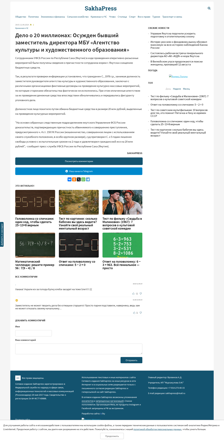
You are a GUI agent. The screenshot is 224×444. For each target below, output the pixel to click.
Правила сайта (22, 419)
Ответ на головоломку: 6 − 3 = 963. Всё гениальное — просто (121, 265)
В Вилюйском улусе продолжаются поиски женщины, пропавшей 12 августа (177, 63)
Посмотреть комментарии (79, 161)
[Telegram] (88, 179)
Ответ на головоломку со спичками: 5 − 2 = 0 (77, 263)
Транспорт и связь (172, 16)
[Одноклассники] (74, 179)
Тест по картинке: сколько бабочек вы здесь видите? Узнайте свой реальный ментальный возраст (78, 223)
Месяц (186, 88)
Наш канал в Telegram (81, 171)
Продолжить (112, 436)
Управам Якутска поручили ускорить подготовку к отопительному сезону (173, 35)
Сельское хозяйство (78, 16)
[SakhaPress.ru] (2, 235)
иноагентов (87, 400)
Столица (122, 16)
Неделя (177, 88)
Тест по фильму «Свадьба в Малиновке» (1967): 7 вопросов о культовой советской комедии (122, 223)
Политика (33, 16)
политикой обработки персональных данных (157, 429)
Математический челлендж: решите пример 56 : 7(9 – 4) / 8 (34, 265)
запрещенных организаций (110, 400)
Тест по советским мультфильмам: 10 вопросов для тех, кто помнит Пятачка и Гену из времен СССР (179, 113)
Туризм (156, 16)
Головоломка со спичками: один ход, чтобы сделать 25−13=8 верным (34, 222)
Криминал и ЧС (99, 16)
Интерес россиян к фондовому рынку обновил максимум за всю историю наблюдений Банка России (179, 44)
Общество (20, 16)
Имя (17, 326)
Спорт (132, 16)
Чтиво (112, 16)
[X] (79, 179)
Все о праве (144, 16)
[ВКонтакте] (69, 179)
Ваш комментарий (25, 339)
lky (102, 413)
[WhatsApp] (83, 179)
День (168, 88)
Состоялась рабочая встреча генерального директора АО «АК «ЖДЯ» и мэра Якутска (177, 54)
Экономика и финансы (53, 16)
